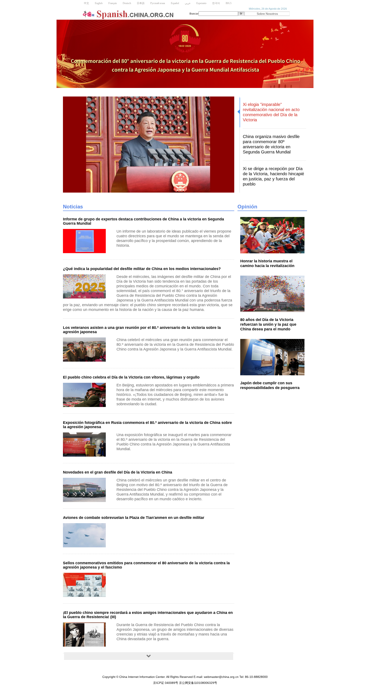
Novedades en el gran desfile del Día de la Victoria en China (117, 472)
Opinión (247, 206)
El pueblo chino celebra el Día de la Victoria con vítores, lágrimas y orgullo (131, 377)
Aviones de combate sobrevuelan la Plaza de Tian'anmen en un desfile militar (133, 517)
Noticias (73, 206)
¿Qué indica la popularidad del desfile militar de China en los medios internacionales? (142, 269)
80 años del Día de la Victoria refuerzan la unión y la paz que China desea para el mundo (268, 324)
